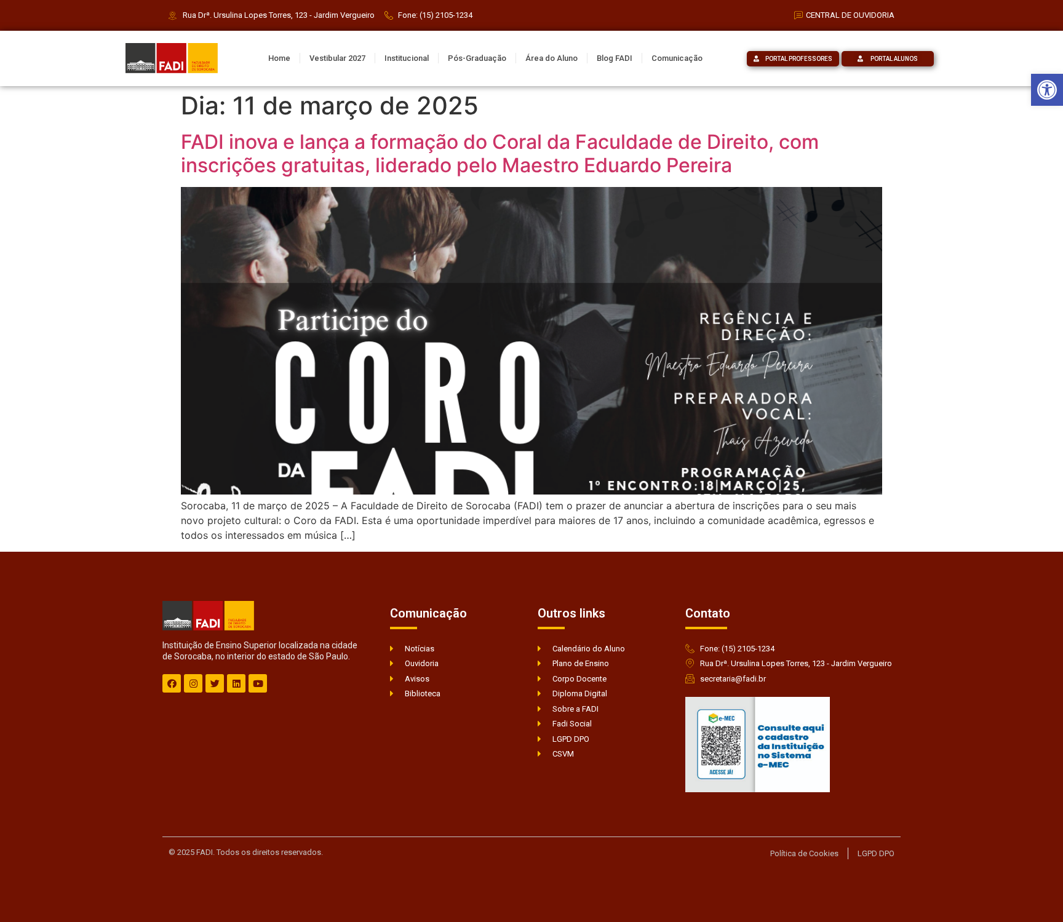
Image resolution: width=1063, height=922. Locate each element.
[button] (1047, 90)
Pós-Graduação (477, 58)
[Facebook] (171, 683)
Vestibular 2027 (337, 58)
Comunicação (677, 58)
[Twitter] (214, 683)
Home (279, 58)
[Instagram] (193, 683)
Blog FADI (614, 58)
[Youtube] (258, 683)
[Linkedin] (236, 683)
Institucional (406, 58)
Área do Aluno (551, 58)
